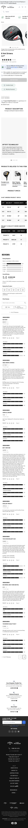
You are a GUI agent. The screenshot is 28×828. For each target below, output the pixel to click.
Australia (15, 818)
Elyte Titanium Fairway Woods (16, 183)
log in (15, 67)
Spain (9, 820)
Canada (11, 818)
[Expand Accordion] (16, 792)
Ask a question (12, 61)
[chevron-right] (24, 722)
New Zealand (13, 820)
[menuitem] (19, 7)
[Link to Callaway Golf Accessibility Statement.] (14, 823)
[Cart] (22, 7)
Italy (25, 818)
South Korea (21, 820)
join (12, 67)
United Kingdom (21, 818)
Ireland (17, 820)
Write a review (5, 61)
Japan (9, 818)
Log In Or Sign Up (12, 3)
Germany (6, 820)
